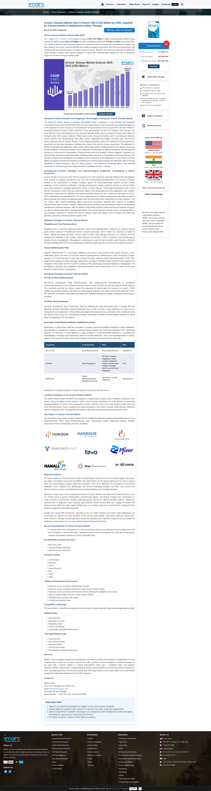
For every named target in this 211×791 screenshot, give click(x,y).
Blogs (55, 762)
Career (90, 738)
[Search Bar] (182, 4)
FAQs (90, 758)
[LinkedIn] (5, 771)
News (90, 762)
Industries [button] (121, 4)
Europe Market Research (61, 748)
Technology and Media (127, 779)
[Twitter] (14, 771)
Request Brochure (154, 125)
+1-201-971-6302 (168, 745)
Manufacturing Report (60, 758)
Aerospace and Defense (127, 738)
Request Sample (106, 114)
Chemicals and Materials (128, 752)
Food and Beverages (126, 765)
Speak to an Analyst (154, 116)
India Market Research (61, 742)
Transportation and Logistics (129, 782)
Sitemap (91, 765)
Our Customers (93, 752)
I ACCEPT (133, 788)
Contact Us (165, 4)
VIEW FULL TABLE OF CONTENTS (119, 30)
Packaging (123, 772)
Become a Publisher (95, 755)
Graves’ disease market (63, 39)
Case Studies (57, 769)
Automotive (123, 745)
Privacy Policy (116, 788)
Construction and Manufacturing (130, 755)
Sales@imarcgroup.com (58, 689)
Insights (155, 4)
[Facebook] (10, 771)
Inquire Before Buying (155, 77)
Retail (121, 775)
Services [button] (110, 4)
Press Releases (58, 765)
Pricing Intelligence (59, 755)
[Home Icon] (102, 4)
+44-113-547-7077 (169, 755)
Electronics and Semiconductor (130, 758)
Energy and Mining (126, 762)
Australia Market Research (62, 738)
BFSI (121, 748)
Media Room (134, 4)
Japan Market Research (61, 745)
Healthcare (123, 769)
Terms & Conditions (95, 742)
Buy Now (153, 66)
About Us (146, 4)
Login (175, 4)
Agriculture (123, 742)
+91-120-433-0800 (168, 765)
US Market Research (60, 752)
